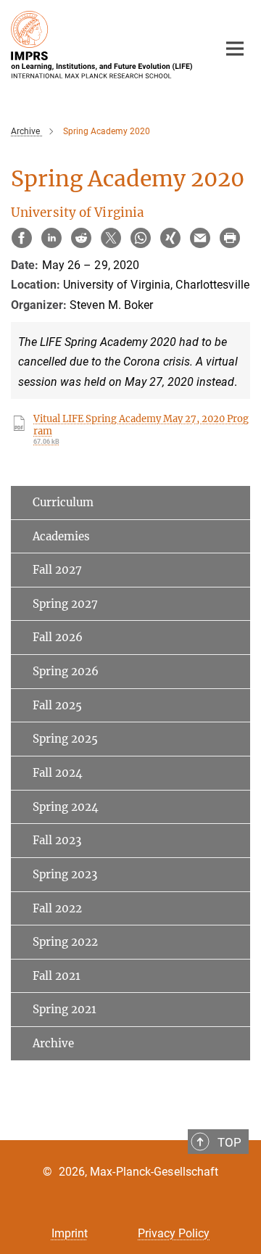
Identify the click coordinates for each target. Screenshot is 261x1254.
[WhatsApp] (141, 238)
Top (229, 1142)
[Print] (230, 238)
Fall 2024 (58, 773)
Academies (61, 536)
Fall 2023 (57, 840)
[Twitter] (111, 238)
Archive (53, 1043)
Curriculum (63, 502)
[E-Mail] (200, 238)
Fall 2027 (57, 570)
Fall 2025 (57, 705)
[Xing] (170, 238)
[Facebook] (22, 238)
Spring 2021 (64, 1009)
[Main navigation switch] (234, 48)
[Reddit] (81, 238)
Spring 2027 (65, 604)
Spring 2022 (65, 942)
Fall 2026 (58, 637)
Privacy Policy (174, 1233)
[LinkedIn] (51, 238)
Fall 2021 (56, 976)
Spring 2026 (66, 671)
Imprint (69, 1233)
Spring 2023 (65, 874)
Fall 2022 (57, 908)
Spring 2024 (66, 807)
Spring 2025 (65, 739)
